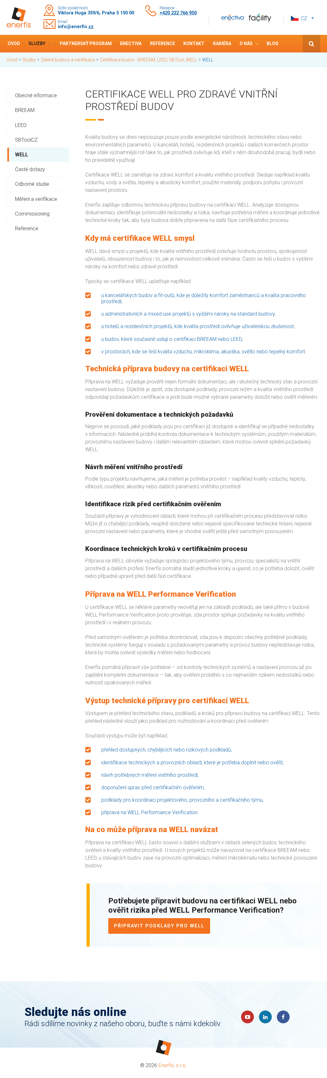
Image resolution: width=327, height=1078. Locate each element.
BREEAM (24, 110)
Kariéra (222, 43)
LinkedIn (265, 1017)
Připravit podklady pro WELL (159, 926)
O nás (246, 43)
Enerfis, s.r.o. (172, 1065)
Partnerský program (86, 43)
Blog (272, 43)
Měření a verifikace (36, 199)
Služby (36, 43)
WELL (21, 155)
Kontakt (193, 43)
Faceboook (283, 1017)
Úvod (14, 43)
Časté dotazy (30, 169)
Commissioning (32, 214)
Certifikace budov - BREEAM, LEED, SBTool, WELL (148, 59)
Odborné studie (32, 184)
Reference (162, 43)
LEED (21, 125)
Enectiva (130, 43)
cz (304, 18)
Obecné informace (36, 95)
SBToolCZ (26, 140)
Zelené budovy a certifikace (68, 59)
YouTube (247, 1017)
